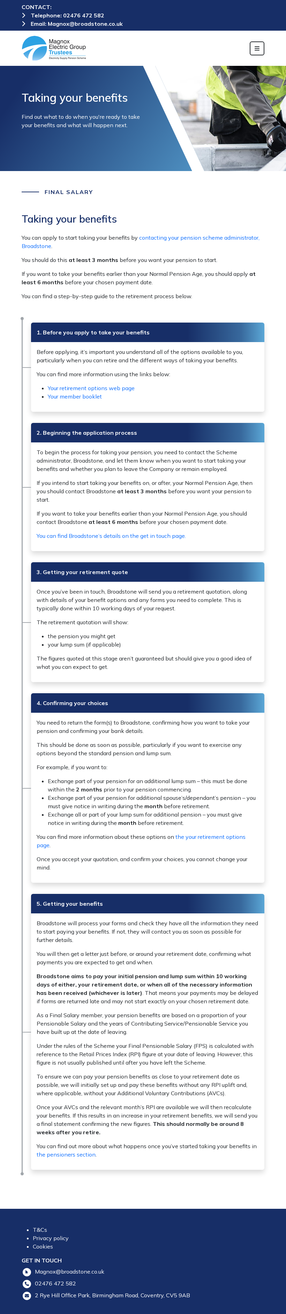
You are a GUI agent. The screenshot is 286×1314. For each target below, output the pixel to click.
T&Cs (40, 1229)
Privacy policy (51, 1238)
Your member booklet (75, 396)
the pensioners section (66, 1154)
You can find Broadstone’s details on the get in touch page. (111, 535)
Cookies (43, 1246)
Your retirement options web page (92, 388)
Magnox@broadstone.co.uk (85, 23)
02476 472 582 (83, 15)
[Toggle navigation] (257, 48)
